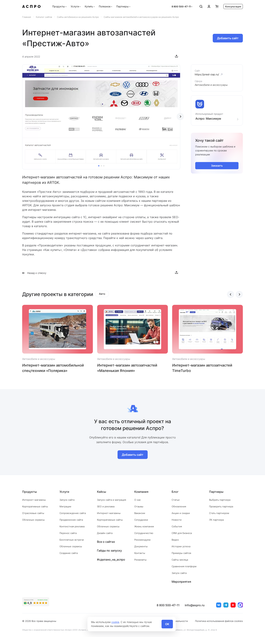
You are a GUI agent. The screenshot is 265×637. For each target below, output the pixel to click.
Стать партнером (219, 513)
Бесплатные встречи (71, 539)
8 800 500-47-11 (181, 6)
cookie (115, 622)
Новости (177, 519)
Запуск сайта (66, 499)
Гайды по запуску (109, 550)
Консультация (233, 6)
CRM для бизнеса (182, 533)
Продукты (58, 6)
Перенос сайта (68, 533)
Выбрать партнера (219, 499)
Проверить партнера (221, 506)
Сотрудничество (143, 533)
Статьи (176, 499)
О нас (137, 499)
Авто (102, 293)
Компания (141, 491)
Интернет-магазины (34, 499)
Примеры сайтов (181, 553)
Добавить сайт (227, 38)
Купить (89, 6)
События (177, 526)
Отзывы (138, 506)
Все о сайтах (106, 541)
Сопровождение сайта (72, 513)
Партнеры (122, 6)
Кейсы (101, 491)
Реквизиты (140, 559)
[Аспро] (31, 6)
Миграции (65, 506)
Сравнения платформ (184, 566)
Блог (175, 491)
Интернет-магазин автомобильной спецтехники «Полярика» (53, 368)
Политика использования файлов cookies (219, 621)
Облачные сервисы (33, 519)
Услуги (75, 6)
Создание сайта (68, 553)
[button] (98, 165)
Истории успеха (181, 546)
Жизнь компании (144, 526)
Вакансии (139, 513)
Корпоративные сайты (35, 506)
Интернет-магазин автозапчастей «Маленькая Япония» (127, 368)
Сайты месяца (180, 559)
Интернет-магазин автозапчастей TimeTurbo (202, 368)
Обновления (179, 506)
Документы (141, 546)
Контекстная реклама (72, 526)
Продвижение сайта (71, 519)
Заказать (217, 165)
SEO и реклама (105, 506)
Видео (175, 539)
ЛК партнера (216, 519)
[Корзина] (217, 6)
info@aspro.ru (195, 605)
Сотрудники (141, 519)
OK (167, 624)
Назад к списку (36, 272)
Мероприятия (181, 581)
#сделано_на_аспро (111, 559)
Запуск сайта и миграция (111, 499)
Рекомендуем (142, 539)
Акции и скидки (181, 513)
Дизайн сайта (104, 533)
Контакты (139, 553)
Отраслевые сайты (33, 513)
